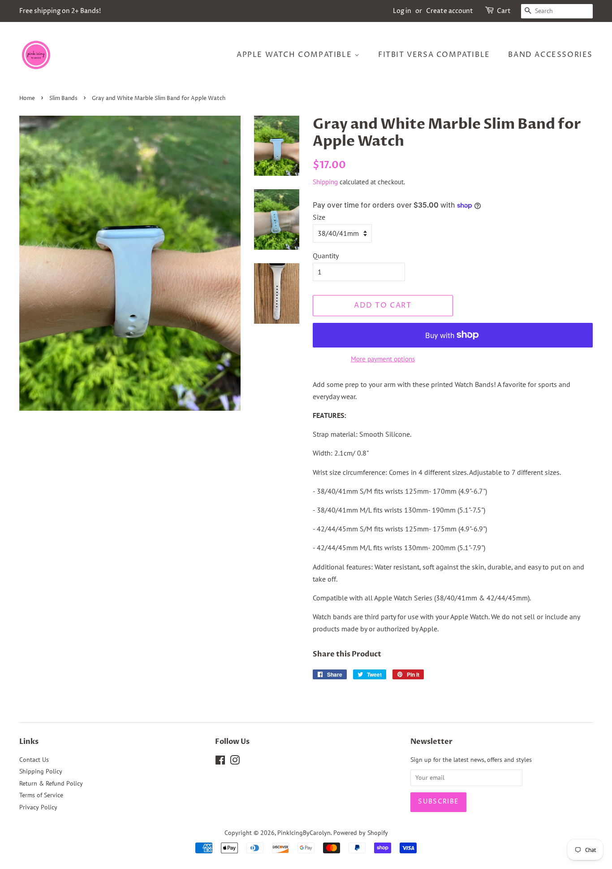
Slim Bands (63, 98)
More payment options (383, 359)
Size (319, 217)
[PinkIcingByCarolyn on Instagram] (235, 762)
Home (27, 98)
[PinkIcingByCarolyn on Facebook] (220, 762)
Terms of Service (41, 795)
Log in (402, 11)
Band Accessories (550, 55)
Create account (449, 11)
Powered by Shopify (360, 833)
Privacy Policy (38, 807)
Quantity (326, 255)
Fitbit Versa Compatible (434, 55)
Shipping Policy (40, 771)
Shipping (325, 182)
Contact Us (34, 760)
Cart (504, 11)
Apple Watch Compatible (295, 55)
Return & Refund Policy (51, 783)
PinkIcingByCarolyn (304, 833)
